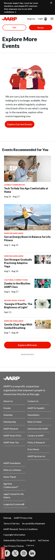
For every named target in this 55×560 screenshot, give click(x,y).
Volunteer (8, 415)
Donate (7, 408)
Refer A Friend (34, 421)
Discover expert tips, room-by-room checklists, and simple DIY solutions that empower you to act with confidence (21, 7)
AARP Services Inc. (37, 456)
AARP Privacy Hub (23, 517)
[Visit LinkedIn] (32, 553)
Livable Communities (14, 185)
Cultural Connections (16, 280)
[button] (52, 19)
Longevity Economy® (13, 504)
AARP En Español (36, 408)
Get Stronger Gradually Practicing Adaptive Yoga (18, 263)
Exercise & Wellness (13, 233)
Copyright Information (14, 534)
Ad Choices (43, 540)
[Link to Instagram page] (23, 553)
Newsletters (33, 415)
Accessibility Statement (33, 523)
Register (31, 19)
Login (40, 18)
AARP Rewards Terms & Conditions (20, 529)
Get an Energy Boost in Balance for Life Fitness (27, 238)
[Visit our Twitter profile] (15, 553)
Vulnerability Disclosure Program (19, 540)
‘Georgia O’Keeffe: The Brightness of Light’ (18, 305)
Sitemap (7, 517)
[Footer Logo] (27, 378)
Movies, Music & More (14, 300)
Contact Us (33, 401)
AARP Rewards (10, 428)
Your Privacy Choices (13, 546)
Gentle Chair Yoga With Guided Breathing (18, 326)
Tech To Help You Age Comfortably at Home (26, 190)
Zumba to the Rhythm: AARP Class (17, 285)
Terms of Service (11, 523)
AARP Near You (11, 442)
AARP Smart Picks (12, 435)
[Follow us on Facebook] (6, 553)
